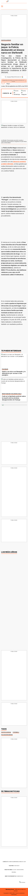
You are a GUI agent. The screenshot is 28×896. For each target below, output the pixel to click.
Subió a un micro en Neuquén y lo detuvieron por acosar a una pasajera (14, 373)
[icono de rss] (26, 1)
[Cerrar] (25, 80)
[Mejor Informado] (14, 6)
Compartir (6, 93)
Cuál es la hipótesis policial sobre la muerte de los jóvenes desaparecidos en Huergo (14, 398)
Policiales (5, 369)
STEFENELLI (16, 732)
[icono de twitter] (18, 1)
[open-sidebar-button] (2, 6)
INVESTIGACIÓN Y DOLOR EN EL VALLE (11, 393)
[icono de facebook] (14, 1)
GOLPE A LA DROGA (6, 40)
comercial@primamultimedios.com (14, 861)
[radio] (3, 1)
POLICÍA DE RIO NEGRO (7, 734)
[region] (14, 26)
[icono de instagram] (22, 1)
